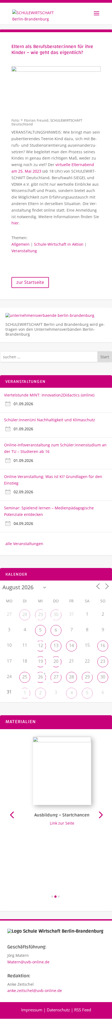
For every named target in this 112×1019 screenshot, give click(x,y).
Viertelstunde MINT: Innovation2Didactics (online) (49, 395)
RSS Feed (82, 1009)
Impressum (31, 1009)
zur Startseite (30, 282)
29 (40, 614)
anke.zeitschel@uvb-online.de (34, 990)
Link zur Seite (59, 823)
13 (56, 645)
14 (71, 645)
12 (40, 645)
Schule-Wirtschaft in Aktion (58, 244)
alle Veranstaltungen (24, 543)
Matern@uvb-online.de (28, 961)
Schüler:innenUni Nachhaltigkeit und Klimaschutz (49, 419)
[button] (12, 814)
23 (102, 661)
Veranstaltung (24, 250)
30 (56, 614)
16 (102, 645)
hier (15, 223)
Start (104, 356)
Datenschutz (58, 1009)
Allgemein (20, 244)
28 (24, 614)
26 (40, 677)
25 (24, 677)
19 (40, 661)
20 (56, 661)
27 (56, 677)
